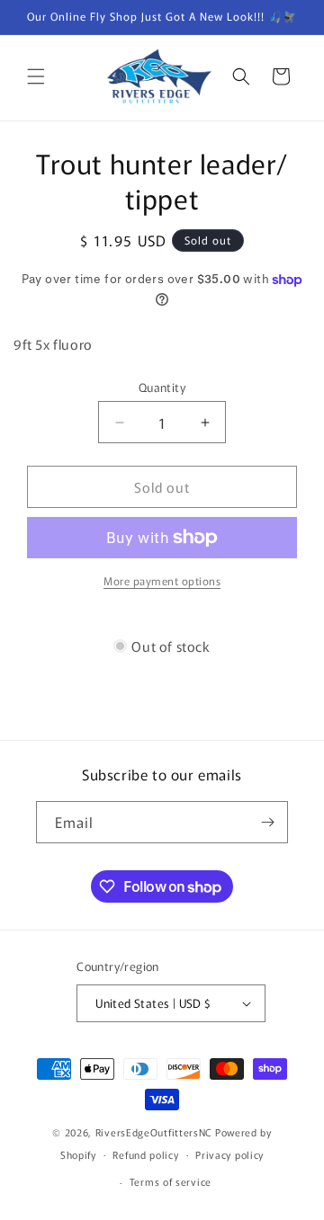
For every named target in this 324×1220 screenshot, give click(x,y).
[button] (36, 76)
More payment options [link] (162, 580)
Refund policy (145, 1154)
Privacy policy (229, 1154)
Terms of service (171, 1181)
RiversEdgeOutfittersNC (153, 1132)
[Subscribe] (267, 822)
